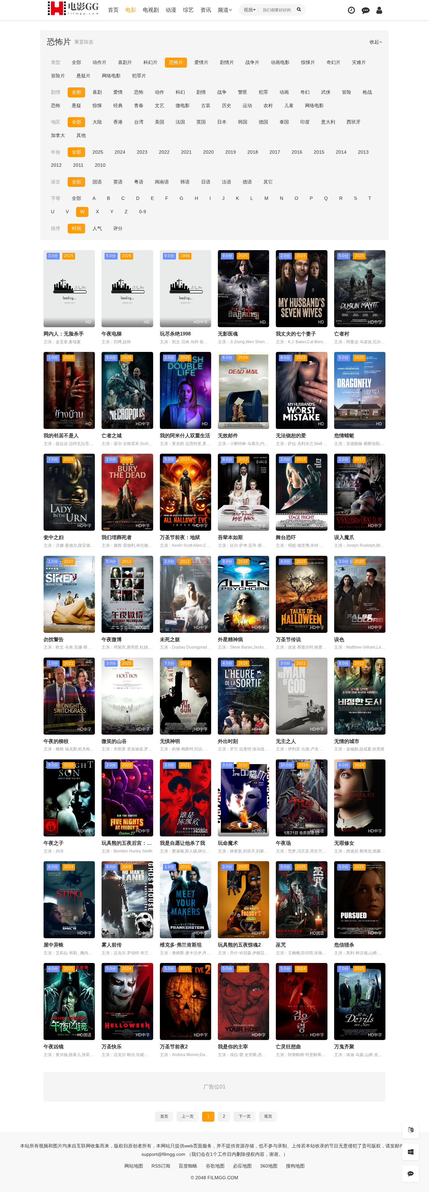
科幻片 (150, 62)
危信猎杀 (344, 945)
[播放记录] (351, 10)
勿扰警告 (54, 639)
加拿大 (58, 135)
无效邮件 (228, 435)
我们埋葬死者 (117, 537)
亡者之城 (112, 435)
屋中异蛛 (54, 945)
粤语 (138, 181)
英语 (118, 181)
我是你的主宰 (233, 1046)
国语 (97, 181)
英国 (201, 122)
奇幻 (305, 92)
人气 (97, 228)
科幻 (180, 92)
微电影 (183, 105)
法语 (226, 181)
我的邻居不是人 (61, 435)
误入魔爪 (344, 537)
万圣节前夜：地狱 (180, 537)
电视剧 (151, 10)
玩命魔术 (228, 843)
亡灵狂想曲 (288, 1046)
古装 (205, 105)
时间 (76, 228)
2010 (100, 165)
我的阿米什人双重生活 (185, 435)
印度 (305, 122)
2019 (230, 152)
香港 (118, 122)
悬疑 (76, 105)
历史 (226, 105)
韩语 (185, 181)
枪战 (367, 92)
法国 (180, 122)
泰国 (284, 122)
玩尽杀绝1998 (175, 334)
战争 (222, 92)
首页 (113, 10)
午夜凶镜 (54, 1046)
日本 (222, 122)
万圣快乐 (112, 1046)
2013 (363, 152)
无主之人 (286, 741)
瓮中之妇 (54, 537)
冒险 (346, 92)
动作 (159, 92)
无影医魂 (228, 334)
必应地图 (242, 1166)
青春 (138, 105)
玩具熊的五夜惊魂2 (239, 945)
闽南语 (162, 181)
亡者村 (341, 334)
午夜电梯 (112, 334)
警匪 (242, 92)
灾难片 (359, 62)
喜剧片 (125, 62)
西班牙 (354, 122)
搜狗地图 (295, 1166)
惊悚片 (308, 62)
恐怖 (138, 92)
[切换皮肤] (410, 1151)
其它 (268, 181)
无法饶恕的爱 (291, 435)
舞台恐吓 (286, 537)
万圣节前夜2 (174, 1046)
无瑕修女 (344, 843)
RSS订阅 (160, 1166)
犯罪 (263, 92)
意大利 (328, 122)
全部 (76, 62)
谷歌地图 (215, 1166)
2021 (186, 152)
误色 (339, 639)
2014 (341, 152)
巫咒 (281, 945)
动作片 (100, 62)
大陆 (97, 122)
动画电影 (280, 62)
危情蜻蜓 (344, 435)
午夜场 (283, 843)
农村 (268, 105)
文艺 (159, 105)
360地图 (269, 1166)
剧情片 (227, 62)
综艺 (188, 10)
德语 (247, 181)
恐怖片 (176, 62)
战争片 (252, 62)
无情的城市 (346, 741)
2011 (78, 165)
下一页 (245, 1116)
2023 (142, 152)
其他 (81, 135)
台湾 (138, 122)
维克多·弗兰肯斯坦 (181, 945)
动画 (284, 92)
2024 (120, 152)
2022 (164, 152)
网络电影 (111, 75)
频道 (223, 10)
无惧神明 (170, 741)
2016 (297, 152)
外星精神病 (230, 639)
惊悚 (97, 105)
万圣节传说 (288, 639)
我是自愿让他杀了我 (182, 843)
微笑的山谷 (114, 741)
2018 (252, 152)
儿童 (289, 105)
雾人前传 (112, 945)
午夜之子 (54, 843)
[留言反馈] (366, 10)
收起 (374, 42)
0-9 (142, 211)
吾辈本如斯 (230, 537)
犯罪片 (139, 75)
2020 (208, 152)
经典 (118, 105)
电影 (130, 10)
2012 (56, 165)
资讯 (205, 10)
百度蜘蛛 (188, 1166)
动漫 (171, 10)
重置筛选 (83, 42)
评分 (118, 228)
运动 (247, 105)
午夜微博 (112, 639)
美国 (159, 122)
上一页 (188, 1116)
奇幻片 (333, 62)
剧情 (201, 92)
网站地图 (133, 1166)
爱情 (118, 92)
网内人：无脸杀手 (64, 334)
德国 (263, 122)
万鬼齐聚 (344, 1046)
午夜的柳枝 (56, 741)
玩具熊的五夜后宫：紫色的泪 (134, 843)
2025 (98, 152)
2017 (274, 152)
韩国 (242, 122)
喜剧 (97, 92)
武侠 (325, 92)
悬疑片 (83, 75)
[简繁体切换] (410, 1130)
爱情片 (201, 62)
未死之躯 (170, 639)
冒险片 (58, 75)
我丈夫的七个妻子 (296, 334)
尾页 (268, 1116)
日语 (205, 181)
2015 (319, 152)
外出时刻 (228, 741)
